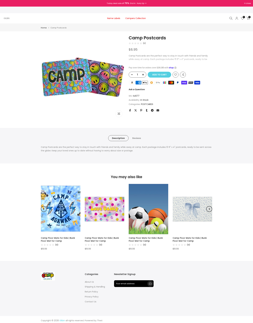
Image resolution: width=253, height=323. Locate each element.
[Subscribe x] (150, 284)
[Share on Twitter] (135, 110)
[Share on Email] (158, 110)
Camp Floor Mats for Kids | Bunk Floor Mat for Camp (58, 239)
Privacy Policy (92, 296)
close (6, 3)
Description (118, 138)
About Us (89, 282)
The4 (99, 320)
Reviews (136, 138)
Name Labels (113, 18)
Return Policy (91, 291)
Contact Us (90, 301)
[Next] (209, 209)
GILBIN (7, 18)
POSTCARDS (147, 104)
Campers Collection (135, 18)
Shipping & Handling (95, 286)
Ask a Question (137, 89)
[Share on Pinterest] (141, 110)
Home (44, 28)
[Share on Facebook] (130, 110)
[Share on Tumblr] (146, 110)
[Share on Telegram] (152, 110)
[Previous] (44, 209)
